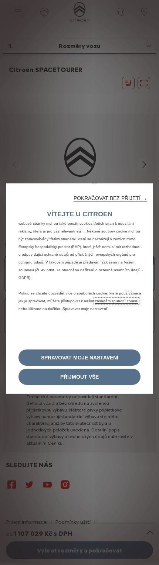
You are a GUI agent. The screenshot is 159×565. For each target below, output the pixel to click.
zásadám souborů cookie (116, 301)
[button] (110, 198)
